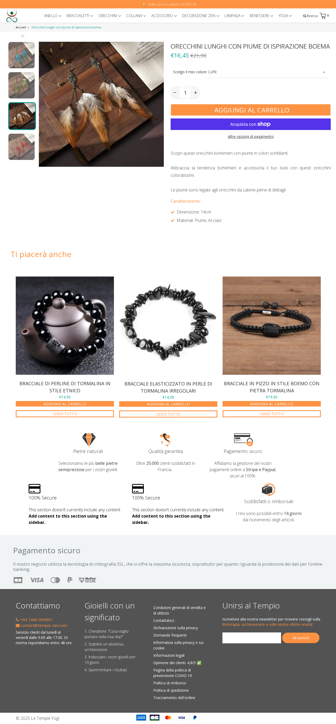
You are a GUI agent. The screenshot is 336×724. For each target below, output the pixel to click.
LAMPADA (233, 15)
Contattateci (163, 620)
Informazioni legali (169, 655)
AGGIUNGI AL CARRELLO (64, 403)
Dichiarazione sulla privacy (175, 627)
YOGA (284, 15)
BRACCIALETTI (78, 15)
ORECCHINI (108, 15)
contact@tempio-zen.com (43, 625)
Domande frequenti (170, 635)
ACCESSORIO (162, 15)
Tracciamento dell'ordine (174, 697)
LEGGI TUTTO (65, 413)
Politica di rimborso (169, 682)
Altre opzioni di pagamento (251, 136)
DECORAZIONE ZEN (199, 15)
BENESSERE (260, 15)
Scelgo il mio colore (188, 71)
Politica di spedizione (171, 690)
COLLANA (134, 15)
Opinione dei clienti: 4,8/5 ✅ (177, 662)
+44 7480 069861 (36, 619)
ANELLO (51, 15)
